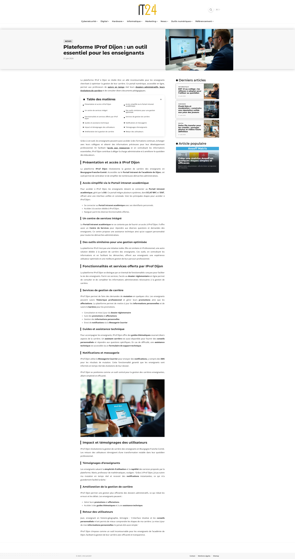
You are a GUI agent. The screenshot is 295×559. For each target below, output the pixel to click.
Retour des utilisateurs (134, 131)
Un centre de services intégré (96, 110)
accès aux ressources (119, 147)
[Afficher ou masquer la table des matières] (138, 99)
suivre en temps (116, 87)
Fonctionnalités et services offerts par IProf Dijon (101, 118)
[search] (210, 9)
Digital (181, 123)
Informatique (183, 87)
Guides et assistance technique (97, 123)
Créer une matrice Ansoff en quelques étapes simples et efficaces (195, 160)
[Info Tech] (147, 9)
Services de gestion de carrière (138, 117)
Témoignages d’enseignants (136, 127)
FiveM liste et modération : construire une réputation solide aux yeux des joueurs (190, 109)
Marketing (182, 155)
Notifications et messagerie (136, 123)
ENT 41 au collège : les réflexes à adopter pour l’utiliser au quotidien (189, 91)
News (68, 41)
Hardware (182, 104)
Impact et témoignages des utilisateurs (100, 127)
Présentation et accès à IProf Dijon (98, 104)
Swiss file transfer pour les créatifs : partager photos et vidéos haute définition (189, 128)
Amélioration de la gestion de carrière (99, 131)
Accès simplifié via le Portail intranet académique (140, 105)
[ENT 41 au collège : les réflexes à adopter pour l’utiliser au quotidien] (211, 91)
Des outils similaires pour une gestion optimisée (140, 111)
